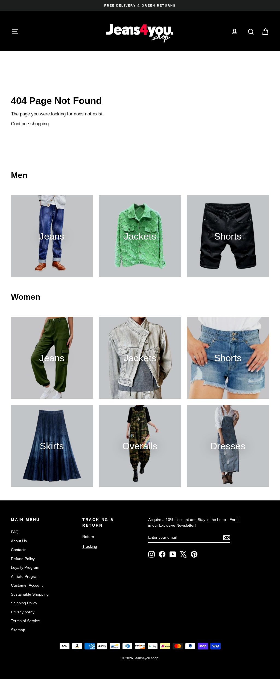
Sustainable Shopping (30, 594)
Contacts (18, 549)
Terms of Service (25, 621)
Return (88, 536)
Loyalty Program (25, 567)
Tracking (89, 546)
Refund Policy (23, 558)
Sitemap (18, 630)
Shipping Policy (24, 603)
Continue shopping (30, 123)
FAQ (15, 532)
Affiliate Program (25, 576)
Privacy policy (22, 612)
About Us (19, 541)
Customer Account (27, 585)
